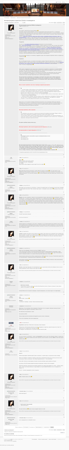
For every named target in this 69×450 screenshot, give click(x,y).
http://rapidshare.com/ (24, 138)
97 (9, 160)
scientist (11, 221)
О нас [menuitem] (8, 15)
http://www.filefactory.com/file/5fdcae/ (30, 187)
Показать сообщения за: (19, 427)
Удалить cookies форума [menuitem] (52, 439)
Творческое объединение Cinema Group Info (23, 17)
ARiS (11, 325)
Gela (20, 26)
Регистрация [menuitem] (59, 2)
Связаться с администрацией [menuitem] (42, 439)
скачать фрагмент (30, 113)
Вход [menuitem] (64, 2)
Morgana (21, 185)
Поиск (23, 22)
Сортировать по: (32, 427)
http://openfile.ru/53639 (23, 313)
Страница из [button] (55, 22)
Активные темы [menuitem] (63, 4)
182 (9, 395)
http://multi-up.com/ (24, 137)
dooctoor (21, 248)
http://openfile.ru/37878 (30, 160)
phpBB (11, 439)
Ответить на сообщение (9, 22)
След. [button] (64, 22)
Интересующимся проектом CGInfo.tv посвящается (19, 20)
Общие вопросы (13, 17)
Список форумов (6, 17)
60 (9, 216)
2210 (10, 178)
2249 (10, 328)
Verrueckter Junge (23, 391)
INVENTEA (14, 441)
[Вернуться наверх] (63, 154)
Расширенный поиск (24, 22)
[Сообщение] (19, 26)
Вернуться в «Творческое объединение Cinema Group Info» (14, 431)
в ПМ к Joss (39, 130)
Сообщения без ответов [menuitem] (55, 4)
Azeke (21, 351)
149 (9, 284)
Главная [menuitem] (5, 15)
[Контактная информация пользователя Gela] (13, 38)
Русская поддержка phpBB (8, 440)
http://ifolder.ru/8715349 (23, 363)
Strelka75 (11, 281)
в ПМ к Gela (49, 126)
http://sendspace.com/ (24, 139)
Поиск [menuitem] (11, 15)
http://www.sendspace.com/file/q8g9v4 (25, 336)
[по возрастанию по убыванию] (46, 427)
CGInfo (9, 9)
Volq (11, 157)
